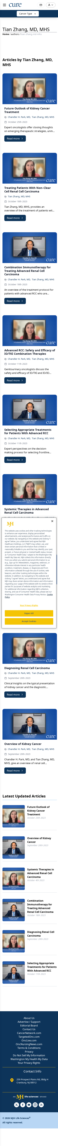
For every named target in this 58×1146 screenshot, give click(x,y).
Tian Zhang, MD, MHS (43, 117)
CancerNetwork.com (29, 1033)
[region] (28, 572)
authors (15, 34)
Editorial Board (29, 1025)
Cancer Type (25, 13)
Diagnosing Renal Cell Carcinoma (40, 933)
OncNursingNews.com (29, 1044)
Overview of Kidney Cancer (39, 840)
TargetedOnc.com (29, 1036)
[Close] (52, 521)
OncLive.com (29, 1040)
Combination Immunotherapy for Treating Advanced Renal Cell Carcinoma (40, 906)
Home (5, 34)
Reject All (29, 613)
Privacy (29, 1051)
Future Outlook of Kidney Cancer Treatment (38, 810)
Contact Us (29, 1029)
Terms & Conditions (29, 1048)
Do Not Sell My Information (29, 1055)
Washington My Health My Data (29, 1059)
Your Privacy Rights (29, 1063)
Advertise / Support (29, 1022)
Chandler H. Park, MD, (19, 117)
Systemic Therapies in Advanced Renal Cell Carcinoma (40, 873)
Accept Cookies (29, 621)
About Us (29, 1018)
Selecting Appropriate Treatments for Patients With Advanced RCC (42, 966)
